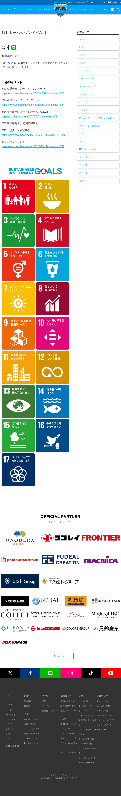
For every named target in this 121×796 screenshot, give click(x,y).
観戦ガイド (49, 9)
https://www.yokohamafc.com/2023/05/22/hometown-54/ (33, 146)
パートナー (105, 9)
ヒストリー (83, 711)
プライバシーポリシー (60, 775)
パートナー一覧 (85, 744)
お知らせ (83, 39)
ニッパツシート (30, 738)
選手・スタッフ (49, 701)
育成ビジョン (102, 701)
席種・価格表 (30, 724)
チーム (38, 9)
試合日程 (28, 701)
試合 (16, 9)
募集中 (82, 180)
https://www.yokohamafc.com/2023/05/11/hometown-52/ (32, 104)
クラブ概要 (83, 701)
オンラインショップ (79, 2)
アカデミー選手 (103, 711)
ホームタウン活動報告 (89, 126)
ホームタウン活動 (86, 739)
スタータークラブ (87, 86)
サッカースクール (104, 725)
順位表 (27, 706)
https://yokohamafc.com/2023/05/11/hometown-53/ (29, 116)
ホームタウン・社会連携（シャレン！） (97, 118)
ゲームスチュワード (87, 758)
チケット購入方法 (31, 729)
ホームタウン (11, 715)
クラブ (72, 9)
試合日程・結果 (103, 706)
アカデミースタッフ (105, 715)
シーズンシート (86, 94)
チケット (27, 9)
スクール (83, 173)
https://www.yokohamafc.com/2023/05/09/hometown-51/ (33, 93)
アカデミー (94, 9)
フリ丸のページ (85, 706)
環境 (81, 133)
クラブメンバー (86, 78)
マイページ (116, 2)
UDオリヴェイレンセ (88, 149)
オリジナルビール (68, 752)
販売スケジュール (31, 734)
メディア (83, 110)
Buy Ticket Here (31, 743)
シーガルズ (84, 157)
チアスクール (102, 729)
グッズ (82, 63)
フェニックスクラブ (105, 720)
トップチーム (85, 71)
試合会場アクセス (68, 706)
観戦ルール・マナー (69, 711)
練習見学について (50, 711)
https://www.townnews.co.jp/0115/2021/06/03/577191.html (34, 135)
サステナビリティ (86, 715)
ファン (83, 9)
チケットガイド (30, 719)
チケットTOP (99, 2)
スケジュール (48, 706)
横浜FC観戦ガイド (68, 701)
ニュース (5, 9)
